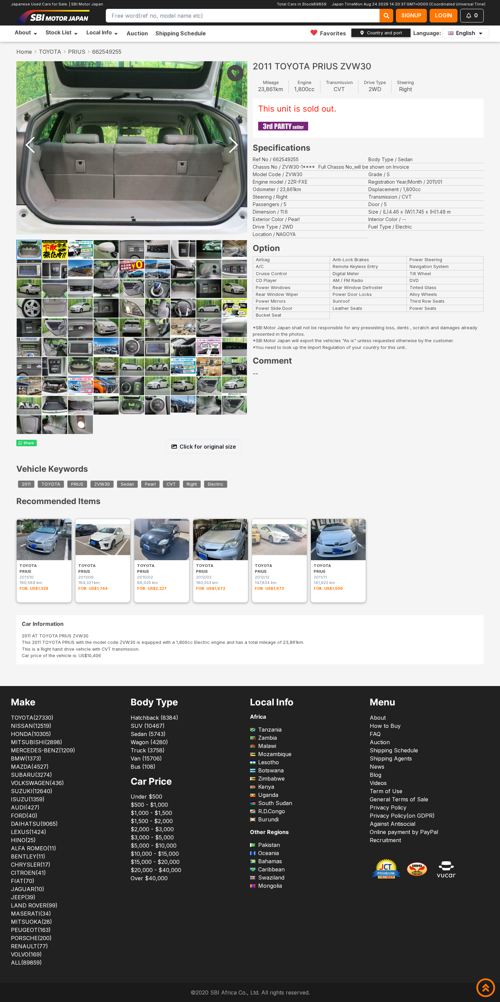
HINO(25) (23, 840)
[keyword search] (386, 15)
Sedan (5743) (148, 734)
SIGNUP (411, 15)
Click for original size (208, 446)
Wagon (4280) (149, 742)
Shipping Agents (391, 758)
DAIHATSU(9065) (34, 823)
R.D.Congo (271, 811)
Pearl (150, 484)
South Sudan (275, 803)
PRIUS (76, 51)
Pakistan (269, 844)
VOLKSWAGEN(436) (37, 783)
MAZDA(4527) (30, 766)
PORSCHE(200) (31, 938)
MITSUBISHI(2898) (36, 742)
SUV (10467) (148, 725)
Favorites (333, 33)
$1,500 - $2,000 (152, 821)
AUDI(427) (25, 807)
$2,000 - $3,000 (152, 829)
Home (24, 51)
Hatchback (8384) (154, 717)
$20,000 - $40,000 (156, 870)
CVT (171, 484)
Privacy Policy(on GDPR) (402, 815)
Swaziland (271, 877)
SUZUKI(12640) (31, 791)
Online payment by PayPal (404, 832)
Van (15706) (146, 758)
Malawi (267, 745)
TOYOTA (50, 51)
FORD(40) (24, 815)
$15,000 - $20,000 (155, 861)
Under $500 (146, 796)
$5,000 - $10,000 (154, 845)
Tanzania (270, 729)
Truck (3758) (148, 750)
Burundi (268, 819)
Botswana (271, 770)
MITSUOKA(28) (31, 921)
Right (192, 484)
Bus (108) (143, 766)
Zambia (267, 737)
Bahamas (270, 861)
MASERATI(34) (31, 913)
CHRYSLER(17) (30, 864)
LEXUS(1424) (28, 832)
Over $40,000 (149, 878)
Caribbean (271, 869)
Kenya (266, 786)
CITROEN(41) (28, 872)
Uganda (268, 794)
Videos (378, 783)
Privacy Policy (388, 807)
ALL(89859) (26, 962)
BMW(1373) (26, 758)
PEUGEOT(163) (31, 929)
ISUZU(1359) (28, 799)
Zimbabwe (271, 778)
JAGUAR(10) (27, 889)
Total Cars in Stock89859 (301, 4)
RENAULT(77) (29, 946)
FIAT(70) (22, 881)
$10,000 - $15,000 (155, 853)
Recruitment (385, 840)
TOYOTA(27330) (32, 717)
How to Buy (385, 725)
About (378, 717)
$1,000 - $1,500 (151, 812)
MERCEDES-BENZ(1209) (43, 750)
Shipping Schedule (180, 33)
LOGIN (443, 15)
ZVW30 (102, 484)
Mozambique (274, 754)
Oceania (268, 853)
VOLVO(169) (26, 954)
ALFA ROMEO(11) (33, 848)
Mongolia (270, 885)
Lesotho (268, 762)
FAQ (375, 734)
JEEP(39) (23, 897)
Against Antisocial (392, 823)
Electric (215, 484)
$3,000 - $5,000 (152, 837)
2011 (26, 484)
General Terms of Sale (399, 799)
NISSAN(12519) (31, 725)
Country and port (384, 32)
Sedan (127, 484)
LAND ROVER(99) (34, 905)
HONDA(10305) (31, 734)
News (377, 766)
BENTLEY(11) (28, 856)
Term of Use (386, 791)
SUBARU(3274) (31, 774)
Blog (375, 774)
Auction (137, 33)
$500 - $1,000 (149, 804)
